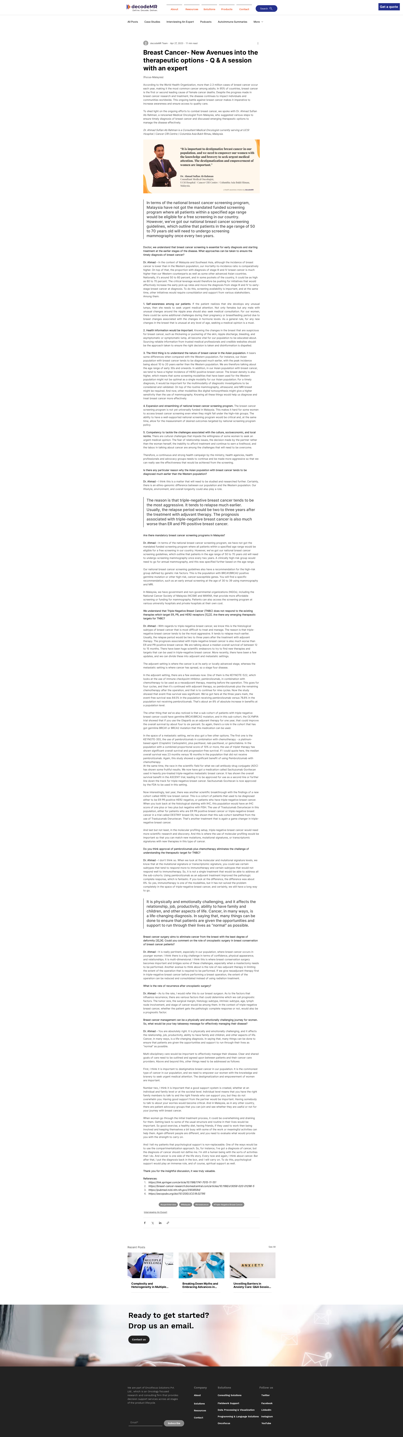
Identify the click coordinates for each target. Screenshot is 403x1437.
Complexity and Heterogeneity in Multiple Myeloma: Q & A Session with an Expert (148, 1285)
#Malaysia (185, 1204)
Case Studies (152, 21)
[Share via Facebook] (144, 1222)
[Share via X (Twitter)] (152, 1222)
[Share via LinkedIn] (160, 1222)
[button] (174, 8)
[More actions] (258, 43)
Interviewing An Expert (180, 21)
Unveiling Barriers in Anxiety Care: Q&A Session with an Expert (252, 1285)
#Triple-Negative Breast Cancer (228, 1204)
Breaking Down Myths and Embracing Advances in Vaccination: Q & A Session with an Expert (200, 1285)
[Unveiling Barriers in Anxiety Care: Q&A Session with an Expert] (252, 1265)
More (257, 21)
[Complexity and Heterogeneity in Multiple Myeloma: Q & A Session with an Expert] (150, 1265)
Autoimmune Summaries (232, 21)
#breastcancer (202, 1204)
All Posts (133, 21)
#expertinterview (168, 1204)
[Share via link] (167, 1222)
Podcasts (206, 21)
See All (272, 1246)
